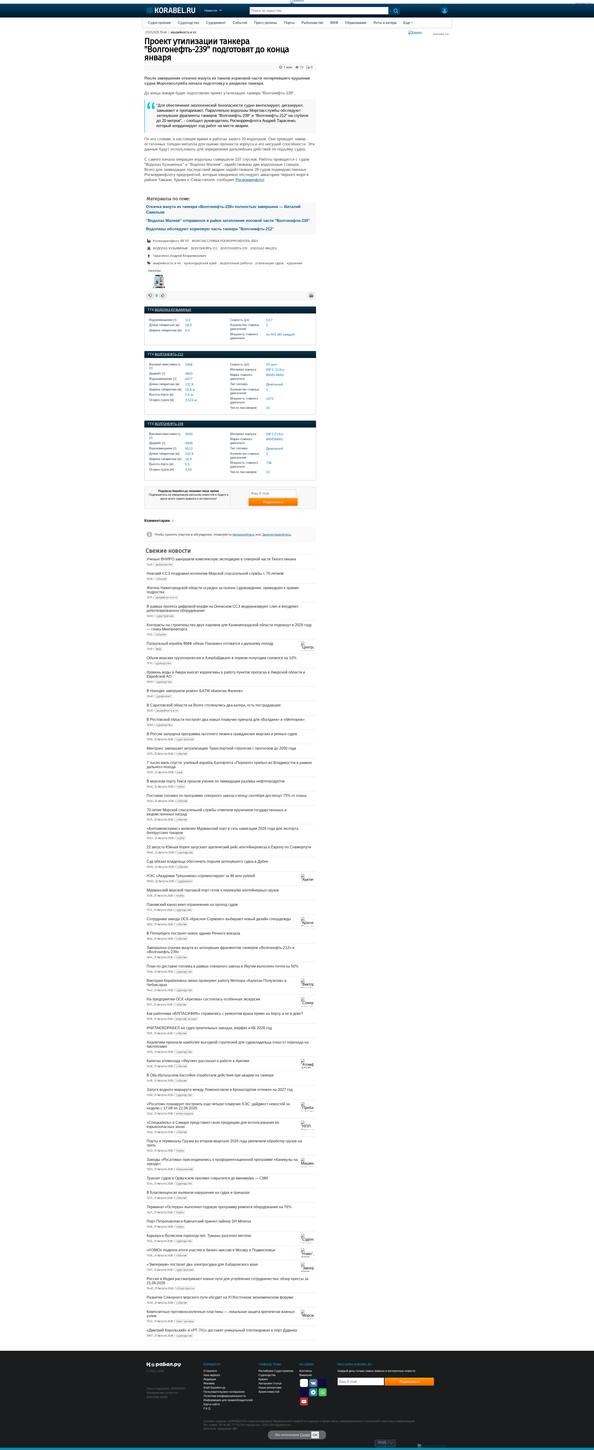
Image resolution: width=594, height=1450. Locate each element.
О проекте (210, 1371)
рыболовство (164, 564)
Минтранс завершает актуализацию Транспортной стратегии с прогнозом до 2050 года (221, 748)
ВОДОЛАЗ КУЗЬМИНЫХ (170, 248)
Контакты (305, 1371)
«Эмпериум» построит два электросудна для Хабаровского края (202, 1264)
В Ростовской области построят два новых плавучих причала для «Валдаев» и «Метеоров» (226, 720)
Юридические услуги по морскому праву (162, 1395)
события (161, 579)
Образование (355, 23)
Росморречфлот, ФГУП (171, 241)
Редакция (209, 1379)
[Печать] (311, 295)
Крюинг (263, 1379)
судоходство (163, 663)
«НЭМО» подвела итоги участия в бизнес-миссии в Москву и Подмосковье (211, 1250)
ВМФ (334, 23)
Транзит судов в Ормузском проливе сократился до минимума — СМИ (207, 1178)
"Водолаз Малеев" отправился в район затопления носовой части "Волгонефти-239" (228, 220)
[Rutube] (322, 1382)
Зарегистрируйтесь (276, 534)
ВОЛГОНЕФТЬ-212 (204, 248)
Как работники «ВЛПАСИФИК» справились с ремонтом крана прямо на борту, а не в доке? (225, 1014)
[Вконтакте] (313, 1382)
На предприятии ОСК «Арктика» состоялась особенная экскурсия (203, 999)
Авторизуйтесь (243, 534)
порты (180, 786)
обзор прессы (185, 1288)
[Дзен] (304, 1382)
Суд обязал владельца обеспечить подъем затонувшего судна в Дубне (207, 861)
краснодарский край (200, 263)
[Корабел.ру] (164, 1364)
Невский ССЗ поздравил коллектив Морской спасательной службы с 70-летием (215, 573)
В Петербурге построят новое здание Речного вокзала (193, 933)
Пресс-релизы (265, 23)
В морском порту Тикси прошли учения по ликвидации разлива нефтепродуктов (216, 781)
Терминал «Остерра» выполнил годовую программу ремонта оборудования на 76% (219, 1207)
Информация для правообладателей (228, 1400)
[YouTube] (304, 1401)
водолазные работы (236, 263)
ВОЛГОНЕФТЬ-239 (233, 248)
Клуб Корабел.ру (214, 1387)
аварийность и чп (183, 32)
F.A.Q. (207, 1408)
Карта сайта (211, 1404)
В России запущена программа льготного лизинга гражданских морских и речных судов (222, 734)
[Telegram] (313, 1391)
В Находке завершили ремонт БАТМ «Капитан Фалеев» (195, 691)
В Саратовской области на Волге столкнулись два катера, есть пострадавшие (214, 705)
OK (315, 1435)
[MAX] (304, 1391)
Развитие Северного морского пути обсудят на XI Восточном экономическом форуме (220, 1297)
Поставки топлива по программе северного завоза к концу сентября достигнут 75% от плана (227, 796)
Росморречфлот (250, 180)
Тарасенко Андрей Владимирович (179, 256)
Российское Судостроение (276, 1371)
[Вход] (444, 11)
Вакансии (305, 1375)
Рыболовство (312, 23)
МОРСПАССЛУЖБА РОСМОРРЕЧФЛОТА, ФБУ (225, 241)
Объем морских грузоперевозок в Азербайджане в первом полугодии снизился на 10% (222, 658)
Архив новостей (268, 1391)
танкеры (154, 270)
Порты (289, 23)
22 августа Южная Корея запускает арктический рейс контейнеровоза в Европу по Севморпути (229, 847)
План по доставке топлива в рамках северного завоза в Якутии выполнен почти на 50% (222, 966)
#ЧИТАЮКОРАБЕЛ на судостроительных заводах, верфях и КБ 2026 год (209, 1028)
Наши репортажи (269, 1387)
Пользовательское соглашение (224, 1391)
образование (184, 1169)
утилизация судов (269, 263)
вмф (158, 649)
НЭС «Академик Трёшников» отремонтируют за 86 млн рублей (201, 876)
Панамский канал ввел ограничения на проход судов (192, 905)
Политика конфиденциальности (224, 1396)
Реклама (209, 1383)
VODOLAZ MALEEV (263, 248)
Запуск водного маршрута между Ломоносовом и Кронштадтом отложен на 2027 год (220, 1090)
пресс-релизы (185, 1321)
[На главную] (171, 10)
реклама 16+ (583, 3)
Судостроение (159, 23)
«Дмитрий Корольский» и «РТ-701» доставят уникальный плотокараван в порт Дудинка (222, 1330)
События (240, 23)
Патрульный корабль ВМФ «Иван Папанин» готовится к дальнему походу (210, 643)
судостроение (165, 616)
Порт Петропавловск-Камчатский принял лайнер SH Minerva (199, 1221)
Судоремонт (216, 23)
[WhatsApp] (322, 1391)
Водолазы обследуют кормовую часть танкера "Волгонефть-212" (210, 229)
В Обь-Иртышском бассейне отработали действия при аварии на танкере (210, 1075)
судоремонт (163, 696)
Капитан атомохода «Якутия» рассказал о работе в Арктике (198, 1061)
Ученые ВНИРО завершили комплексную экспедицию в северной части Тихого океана (221, 559)
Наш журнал (211, 1375)
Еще (406, 23)
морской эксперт (186, 1019)
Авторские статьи (270, 1383)
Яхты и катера (384, 23)
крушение (294, 263)
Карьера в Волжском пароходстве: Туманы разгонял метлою (199, 1236)
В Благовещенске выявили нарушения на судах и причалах (198, 1192)
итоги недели (184, 1113)
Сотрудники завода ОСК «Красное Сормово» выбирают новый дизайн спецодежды (219, 919)
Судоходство (188, 23)
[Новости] (159, 281)
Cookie (305, 1435)
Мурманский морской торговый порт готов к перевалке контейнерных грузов (213, 890)
